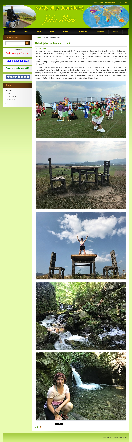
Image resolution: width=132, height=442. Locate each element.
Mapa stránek (110, 2)
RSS (120, 2)
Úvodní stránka (98, 2)
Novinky (38, 37)
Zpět (37, 427)
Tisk (126, 2)
